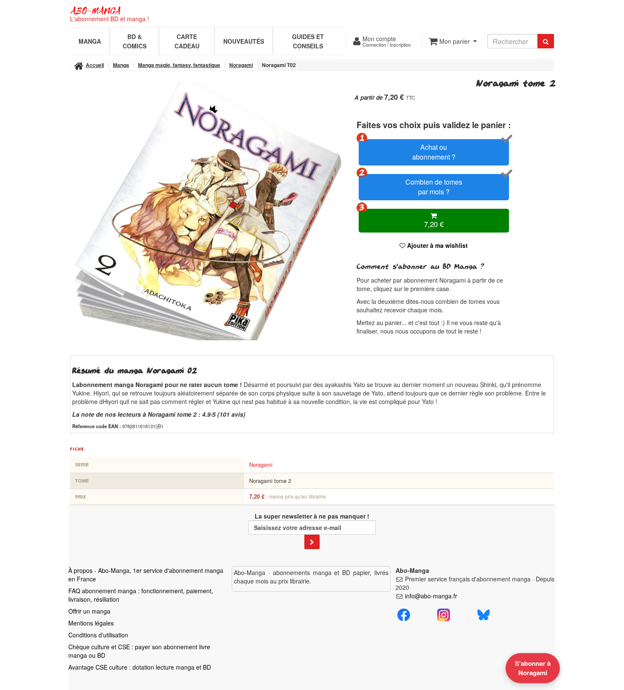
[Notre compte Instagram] (443, 613)
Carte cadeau (187, 41)
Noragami (261, 464)
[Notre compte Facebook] (403, 613)
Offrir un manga (89, 611)
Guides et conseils (308, 41)
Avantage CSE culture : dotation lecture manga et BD (139, 667)
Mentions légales (91, 623)
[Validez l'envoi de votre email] (312, 542)
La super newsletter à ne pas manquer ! (312, 516)
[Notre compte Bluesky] (483, 613)
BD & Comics (134, 41)
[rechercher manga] (545, 41)
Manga (90, 41)
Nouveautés (243, 41)
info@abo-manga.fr (431, 596)
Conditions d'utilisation (98, 635)
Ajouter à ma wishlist (436, 245)
